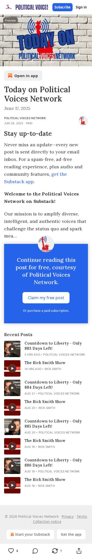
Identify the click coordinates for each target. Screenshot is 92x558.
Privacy (68, 516)
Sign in (81, 7)
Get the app (71, 534)
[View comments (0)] (35, 551)
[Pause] (5, 60)
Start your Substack (32, 534)
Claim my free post (46, 298)
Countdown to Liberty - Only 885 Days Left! (53, 424)
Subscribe (62, 7)
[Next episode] (16, 60)
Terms (82, 516)
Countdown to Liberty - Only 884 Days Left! (53, 385)
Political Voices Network (25, 118)
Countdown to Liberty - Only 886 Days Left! (53, 463)
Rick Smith (53, 369)
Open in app (26, 75)
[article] (46, 349)
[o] (12, 349)
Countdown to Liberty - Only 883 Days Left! (53, 346)
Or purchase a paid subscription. (46, 310)
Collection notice (47, 521)
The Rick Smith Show (45, 362)
